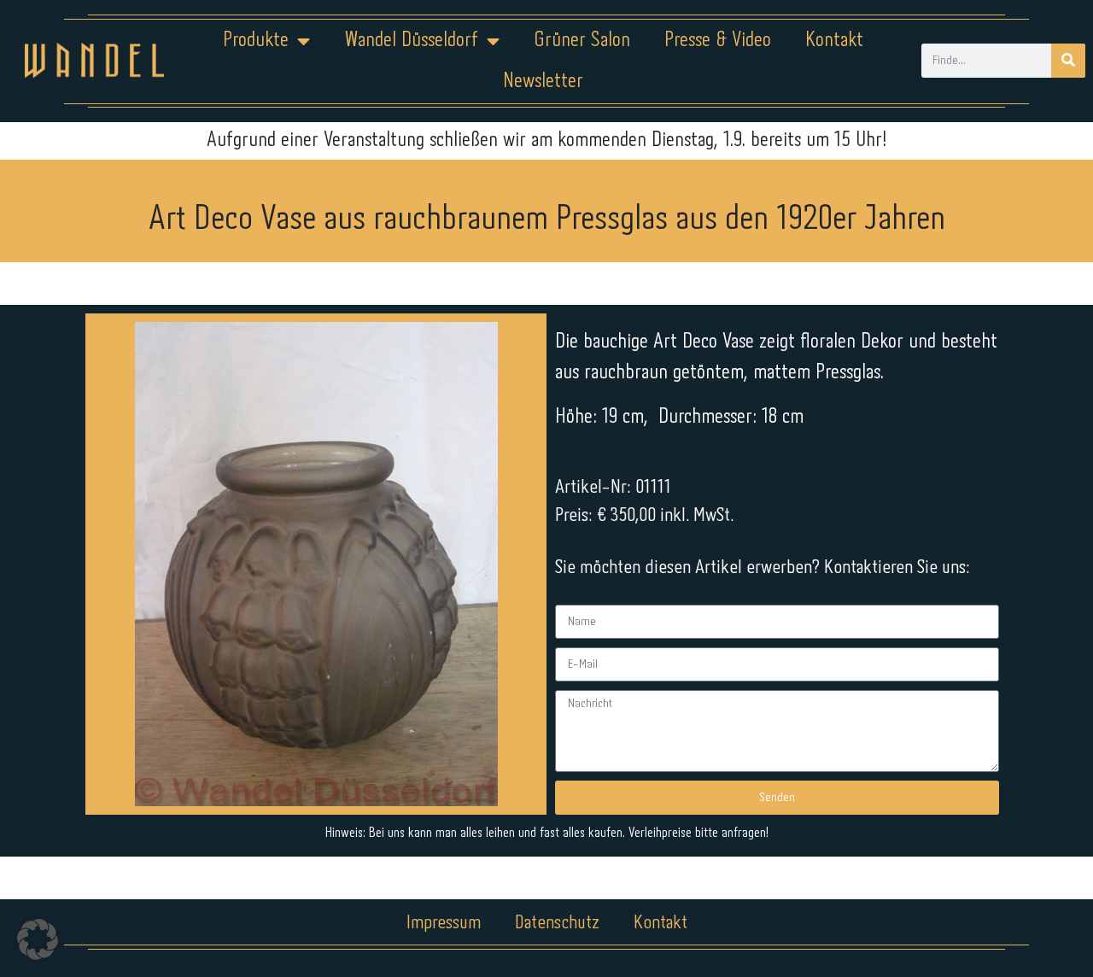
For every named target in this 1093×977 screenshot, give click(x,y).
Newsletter (543, 82)
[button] (37, 939)
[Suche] (1068, 61)
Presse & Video (717, 41)
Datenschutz (557, 923)
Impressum (443, 923)
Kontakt (834, 41)
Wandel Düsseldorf (411, 41)
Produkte (256, 41)
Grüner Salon (582, 41)
